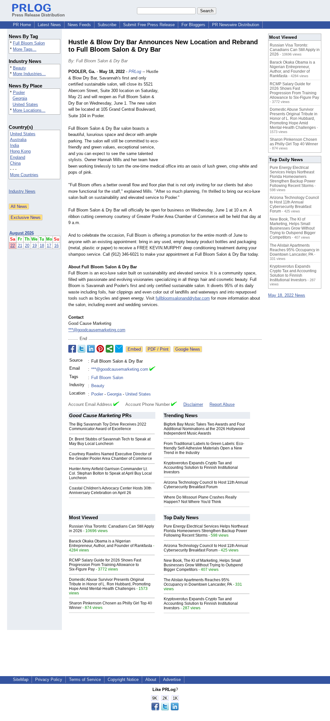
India (14, 145)
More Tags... (24, 49)
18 (42, 245)
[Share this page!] (165, 708)
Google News (187, 349)
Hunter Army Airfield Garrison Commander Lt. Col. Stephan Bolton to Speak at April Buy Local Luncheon (110, 473)
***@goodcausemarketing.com (96, 329)
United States (25, 104)
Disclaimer (193, 404)
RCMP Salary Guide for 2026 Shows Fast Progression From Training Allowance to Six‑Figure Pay (105, 565)
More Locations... (29, 110)
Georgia (20, 98)
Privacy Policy (48, 679)
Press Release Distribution (38, 15)
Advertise (172, 679)
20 (27, 245)
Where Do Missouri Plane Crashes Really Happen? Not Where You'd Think (200, 499)
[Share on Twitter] (81, 349)
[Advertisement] (213, 116)
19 (34, 245)
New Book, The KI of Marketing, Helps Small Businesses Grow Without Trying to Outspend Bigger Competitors (203, 565)
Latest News (49, 24)
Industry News (22, 191)
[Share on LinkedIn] (91, 349)
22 (12, 245)
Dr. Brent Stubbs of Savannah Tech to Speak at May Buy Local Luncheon (109, 441)
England (17, 157)
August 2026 (21, 233)
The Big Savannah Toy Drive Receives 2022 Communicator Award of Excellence (107, 426)
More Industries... (29, 73)
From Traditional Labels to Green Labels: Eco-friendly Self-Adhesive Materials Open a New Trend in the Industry (204, 448)
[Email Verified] (152, 369)
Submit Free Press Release (149, 24)
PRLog (135, 71)
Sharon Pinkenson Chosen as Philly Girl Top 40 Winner (294, 141)
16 (56, 245)
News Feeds (79, 24)
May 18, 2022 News (286, 295)
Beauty (19, 68)
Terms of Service (85, 679)
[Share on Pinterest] (100, 349)
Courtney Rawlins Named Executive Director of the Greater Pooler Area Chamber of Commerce (110, 456)
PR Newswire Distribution (235, 24)
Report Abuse (222, 404)
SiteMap (20, 679)
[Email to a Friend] (119, 349)
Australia (18, 139)
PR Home (22, 24)
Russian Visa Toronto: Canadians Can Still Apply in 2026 (295, 50)
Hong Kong (20, 151)
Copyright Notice (123, 679)
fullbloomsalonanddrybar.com (183, 298)
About (150, 679)
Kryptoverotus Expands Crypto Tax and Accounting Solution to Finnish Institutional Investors (201, 467)
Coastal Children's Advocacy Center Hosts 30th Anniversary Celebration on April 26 (110, 490)
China (15, 163)
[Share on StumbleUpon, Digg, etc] (109, 349)
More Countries (24, 174)
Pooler (19, 92)
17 (49, 245)
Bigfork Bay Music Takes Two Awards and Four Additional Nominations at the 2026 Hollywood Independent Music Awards (204, 429)
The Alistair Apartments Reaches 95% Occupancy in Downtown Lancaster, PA (198, 582)
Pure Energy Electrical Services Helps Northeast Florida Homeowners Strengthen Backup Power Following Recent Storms (206, 531)
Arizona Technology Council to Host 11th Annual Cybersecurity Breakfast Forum (206, 484)
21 (20, 245)
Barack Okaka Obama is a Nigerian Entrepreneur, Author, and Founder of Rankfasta (110, 543)
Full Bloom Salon (29, 43)
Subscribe (107, 24)
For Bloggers (193, 24)
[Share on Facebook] (72, 349)
